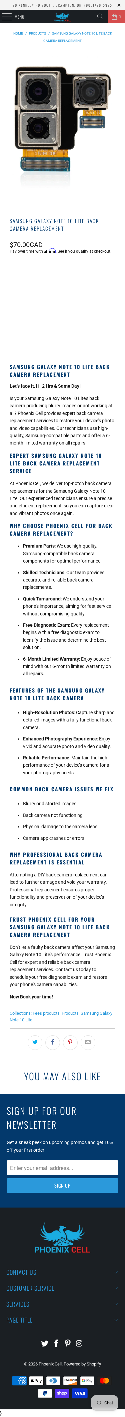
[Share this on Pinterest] (70, 1042)
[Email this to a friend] (88, 1042)
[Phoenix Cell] (62, 16)
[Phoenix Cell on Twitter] (45, 1344)
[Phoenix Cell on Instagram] (80, 1344)
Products (70, 1013)
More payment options (62, 334)
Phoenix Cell (50, 1363)
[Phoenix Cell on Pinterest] (68, 1344)
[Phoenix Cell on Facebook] (56, 1344)
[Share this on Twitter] (35, 1042)
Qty (13, 269)
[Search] (100, 16)
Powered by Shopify (82, 1363)
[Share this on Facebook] (52, 1042)
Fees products (46, 1013)
